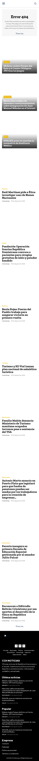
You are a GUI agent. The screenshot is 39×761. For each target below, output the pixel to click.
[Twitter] (23, 646)
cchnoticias (5, 201)
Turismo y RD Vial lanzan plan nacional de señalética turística (19, 369)
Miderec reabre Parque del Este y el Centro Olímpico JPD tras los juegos (17, 682)
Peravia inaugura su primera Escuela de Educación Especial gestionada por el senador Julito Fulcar (18, 551)
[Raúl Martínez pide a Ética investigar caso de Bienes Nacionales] (19, 168)
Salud (6, 137)
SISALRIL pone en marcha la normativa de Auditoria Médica (17, 699)
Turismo (5, 363)
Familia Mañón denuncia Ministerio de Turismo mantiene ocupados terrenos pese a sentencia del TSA (18, 426)
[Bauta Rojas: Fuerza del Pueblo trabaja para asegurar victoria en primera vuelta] (19, 285)
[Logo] (19, 639)
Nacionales (7, 97)
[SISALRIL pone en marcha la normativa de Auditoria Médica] (19, 130)
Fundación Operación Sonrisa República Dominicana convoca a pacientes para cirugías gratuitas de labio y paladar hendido (19, 253)
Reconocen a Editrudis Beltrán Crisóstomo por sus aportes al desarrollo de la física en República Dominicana (19, 611)
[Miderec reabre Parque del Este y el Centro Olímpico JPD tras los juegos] (19, 55)
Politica (5, 189)
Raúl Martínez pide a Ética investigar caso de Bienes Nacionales (18, 194)
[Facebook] (16, 646)
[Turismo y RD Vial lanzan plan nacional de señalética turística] (19, 342)
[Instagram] (20, 646)
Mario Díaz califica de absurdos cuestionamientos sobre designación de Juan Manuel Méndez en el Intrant (19, 691)
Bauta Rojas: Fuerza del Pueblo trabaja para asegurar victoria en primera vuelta (16, 313)
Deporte (6, 62)
